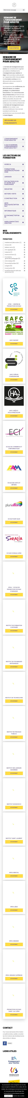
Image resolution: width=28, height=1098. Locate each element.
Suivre (9, 1043)
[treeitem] (14, 242)
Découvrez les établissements (10, 121)
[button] (14, 242)
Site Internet (14, 309)
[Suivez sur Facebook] (5, 1043)
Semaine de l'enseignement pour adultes (13, 20)
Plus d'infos (14, 48)
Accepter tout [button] (8, 1096)
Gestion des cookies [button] (18, 1096)
